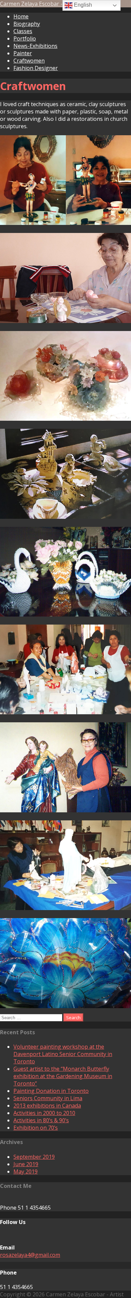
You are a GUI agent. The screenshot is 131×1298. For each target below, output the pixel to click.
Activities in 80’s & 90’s (41, 1120)
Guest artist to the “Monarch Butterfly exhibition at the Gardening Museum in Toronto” (62, 1076)
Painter (22, 53)
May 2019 (25, 1171)
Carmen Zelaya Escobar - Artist (39, 3)
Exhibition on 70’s (35, 1127)
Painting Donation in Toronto (51, 1090)
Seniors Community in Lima (47, 1098)
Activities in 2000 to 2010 (44, 1113)
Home (21, 16)
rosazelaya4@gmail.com (30, 1255)
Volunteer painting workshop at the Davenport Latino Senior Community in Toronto (62, 1054)
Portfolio (24, 38)
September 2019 (34, 1156)
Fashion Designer (35, 68)
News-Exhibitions (35, 46)
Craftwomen (29, 60)
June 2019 (25, 1164)
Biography (26, 23)
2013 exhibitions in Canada (47, 1105)
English (82, 5)
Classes (22, 31)
